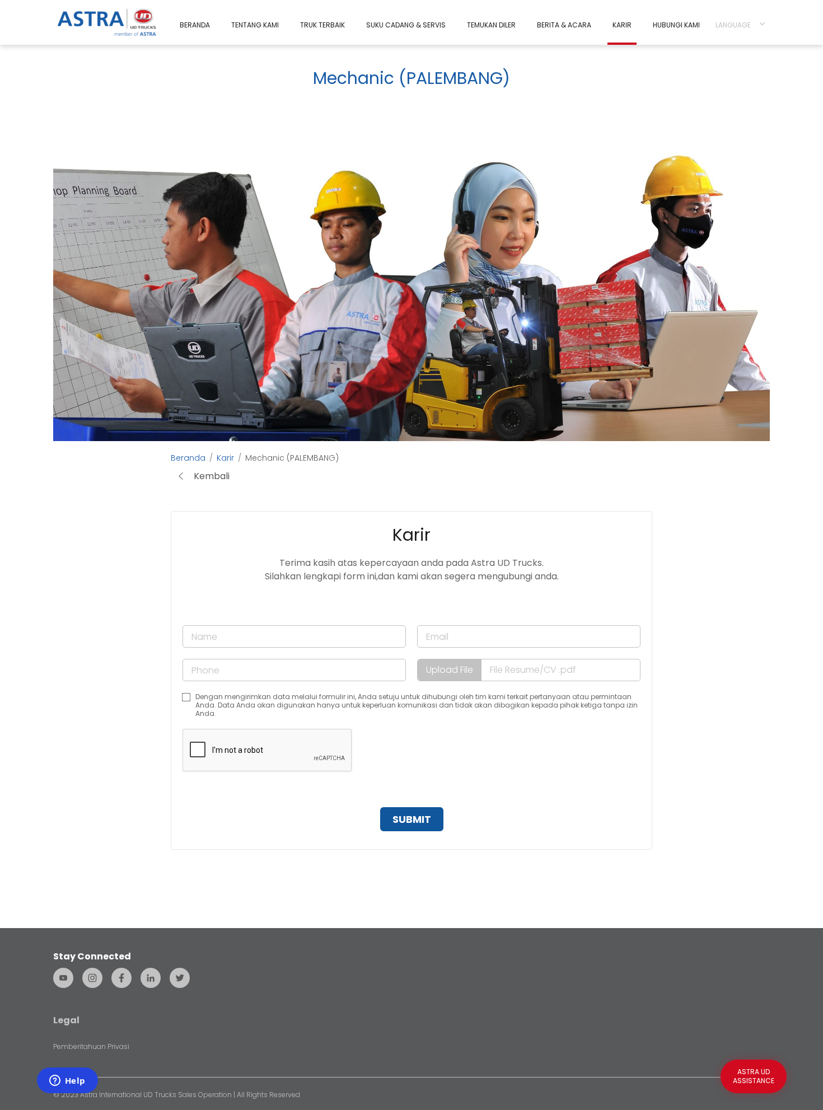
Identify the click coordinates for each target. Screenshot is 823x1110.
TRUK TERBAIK (322, 25)
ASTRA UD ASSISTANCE (753, 1076)
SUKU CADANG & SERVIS (406, 25)
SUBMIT (411, 819)
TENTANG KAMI (255, 25)
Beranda (188, 457)
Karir (225, 457)
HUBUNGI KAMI (676, 25)
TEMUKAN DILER (491, 25)
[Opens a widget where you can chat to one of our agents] (67, 1081)
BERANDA (195, 25)
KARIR (622, 25)
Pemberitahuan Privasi (91, 1046)
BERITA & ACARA (564, 25)
